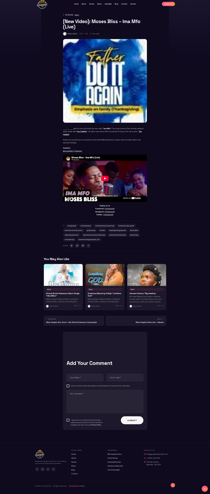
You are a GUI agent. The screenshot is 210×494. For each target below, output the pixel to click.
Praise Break (113, 458)
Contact (124, 4)
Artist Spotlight (114, 470)
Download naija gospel (126, 226)
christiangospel (85, 226)
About (84, 4)
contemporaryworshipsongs (104, 226)
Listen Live (168, 4)
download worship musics (74, 230)
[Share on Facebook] (71, 245)
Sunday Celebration (115, 466)
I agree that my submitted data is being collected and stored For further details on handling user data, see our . (87, 422)
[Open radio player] (205, 489)
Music (77, 15)
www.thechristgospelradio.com (89, 239)
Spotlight (108, 4)
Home (76, 4)
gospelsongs (91, 230)
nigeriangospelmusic (72, 235)
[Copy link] (88, 245)
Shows (91, 4)
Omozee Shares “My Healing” (143, 293)
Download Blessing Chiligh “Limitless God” (104, 294)
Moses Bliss (134, 230)
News (99, 4)
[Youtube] (53, 469)
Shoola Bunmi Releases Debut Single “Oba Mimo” (63, 294)
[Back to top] (173, 485)
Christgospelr (110, 209)
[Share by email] (83, 245)
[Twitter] (48, 469)
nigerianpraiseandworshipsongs (94, 235)
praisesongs (134, 235)
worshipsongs (69, 239)
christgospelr (71, 226)
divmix (82, 486)
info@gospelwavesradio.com (157, 454)
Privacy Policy (96, 425)
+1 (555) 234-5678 (153, 458)
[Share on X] (77, 245)
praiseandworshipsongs (117, 235)
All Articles (69, 15)
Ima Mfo (102, 230)
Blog (116, 4)
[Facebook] (37, 469)
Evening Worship (114, 462)
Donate (133, 4)
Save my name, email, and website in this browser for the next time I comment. (100, 386)
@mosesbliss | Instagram (72, 151)
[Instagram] (42, 469)
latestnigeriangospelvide (117, 230)
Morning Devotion (115, 454)
